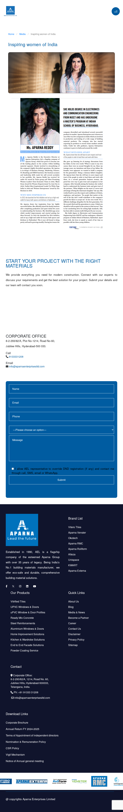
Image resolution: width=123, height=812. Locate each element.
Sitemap (73, 645)
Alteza (71, 554)
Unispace (73, 560)
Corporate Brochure (17, 722)
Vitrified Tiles (18, 601)
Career (72, 623)
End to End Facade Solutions (27, 645)
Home (11, 34)
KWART (73, 565)
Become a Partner (78, 618)
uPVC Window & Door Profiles (28, 612)
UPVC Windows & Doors (25, 607)
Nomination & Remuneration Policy (26, 742)
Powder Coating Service (24, 650)
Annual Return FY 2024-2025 (22, 729)
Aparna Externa (77, 570)
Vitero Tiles (74, 527)
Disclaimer (74, 634)
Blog (71, 607)
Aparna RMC (75, 543)
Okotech (73, 538)
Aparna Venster (77, 532)
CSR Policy (12, 748)
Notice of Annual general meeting (25, 761)
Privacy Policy (76, 639)
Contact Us (74, 628)
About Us (73, 601)
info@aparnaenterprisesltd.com (27, 366)
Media (22, 34)
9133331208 (16, 356)
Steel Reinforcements (23, 623)
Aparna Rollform (77, 549)
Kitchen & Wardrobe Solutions (28, 639)
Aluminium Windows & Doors (27, 628)
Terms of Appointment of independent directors (32, 735)
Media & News (76, 612)
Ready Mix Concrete (22, 618)
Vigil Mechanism (15, 754)
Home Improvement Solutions (27, 634)
